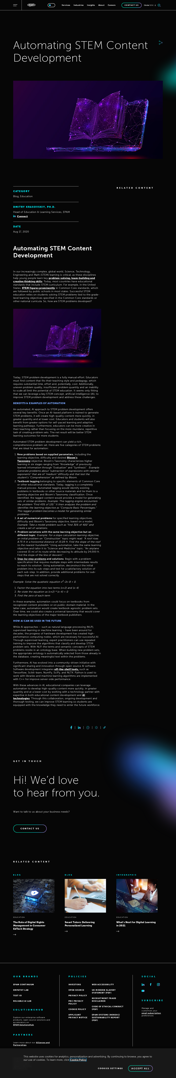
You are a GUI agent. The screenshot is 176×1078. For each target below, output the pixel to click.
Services (66, 5)
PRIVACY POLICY (77, 995)
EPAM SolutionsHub (23, 1025)
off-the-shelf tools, (66, 669)
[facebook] (71, 727)
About (101, 5)
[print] (88, 727)
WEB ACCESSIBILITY (103, 984)
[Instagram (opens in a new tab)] (158, 984)
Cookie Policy (78, 1059)
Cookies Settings (110, 1068)
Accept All (140, 1068)
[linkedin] (79, 727)
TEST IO (17, 995)
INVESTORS (74, 984)
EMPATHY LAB (20, 990)
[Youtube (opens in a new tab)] (143, 991)
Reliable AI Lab (22, 1001)
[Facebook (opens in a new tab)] (150, 984)
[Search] (159, 5)
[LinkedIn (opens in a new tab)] (143, 984)
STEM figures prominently (38, 288)
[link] (104, 727)
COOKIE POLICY (77, 1009)
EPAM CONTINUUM (23, 984)
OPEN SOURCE (76, 990)
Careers (112, 5)
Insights (91, 5)
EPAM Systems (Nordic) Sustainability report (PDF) (106, 1017)
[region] (88, 1063)
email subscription (151, 1013)
